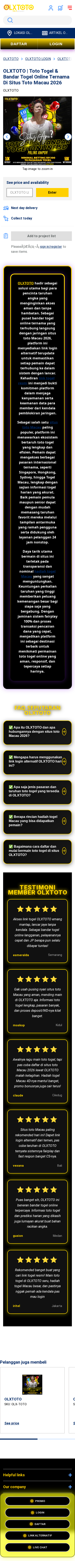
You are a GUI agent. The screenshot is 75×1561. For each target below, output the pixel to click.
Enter (52, 192)
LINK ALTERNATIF (40, 1537)
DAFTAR (19, 44)
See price (11, 1423)
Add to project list (41, 236)
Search (9, 20)
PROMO (40, 1500)
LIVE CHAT (40, 1548)
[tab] (19, 1439)
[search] (37, 20)
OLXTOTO (26, 283)
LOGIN (56, 44)
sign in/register (51, 247)
